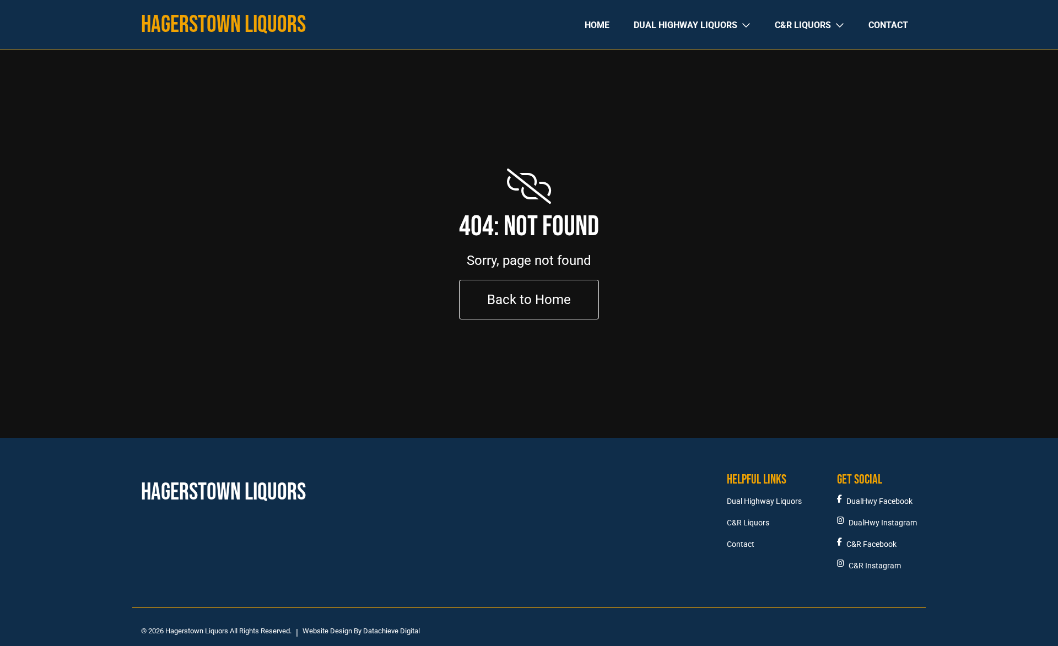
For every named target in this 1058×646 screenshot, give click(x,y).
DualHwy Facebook (879, 501)
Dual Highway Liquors (685, 25)
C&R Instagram (875, 566)
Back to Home (529, 299)
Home (597, 25)
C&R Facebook (871, 544)
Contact (888, 25)
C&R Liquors (803, 25)
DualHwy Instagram (883, 523)
